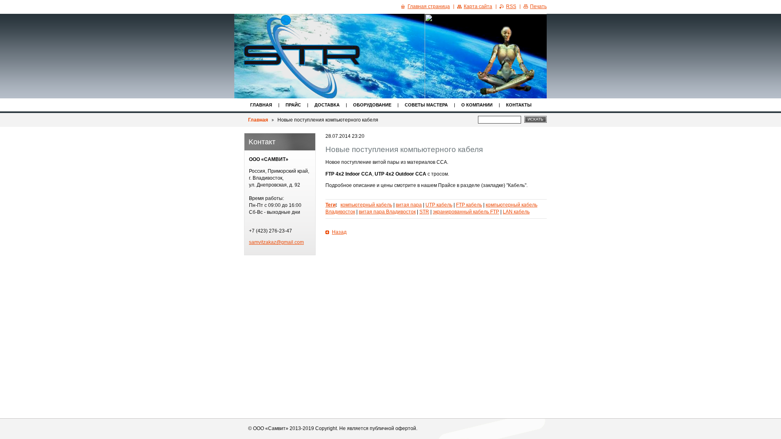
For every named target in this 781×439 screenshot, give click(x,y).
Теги (330, 205)
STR (424, 212)
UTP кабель (438, 205)
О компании (477, 104)
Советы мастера (426, 104)
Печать (538, 6)
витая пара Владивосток (387, 212)
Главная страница (429, 6)
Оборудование (372, 104)
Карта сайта (478, 6)
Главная (261, 104)
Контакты (519, 104)
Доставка (327, 104)
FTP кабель (469, 205)
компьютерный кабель (366, 205)
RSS (511, 6)
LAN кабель (516, 212)
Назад (339, 232)
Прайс (293, 104)
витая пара (409, 205)
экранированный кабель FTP (466, 212)
